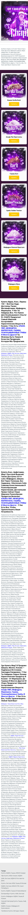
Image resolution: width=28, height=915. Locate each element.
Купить (14, 104)
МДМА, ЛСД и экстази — (18, 735)
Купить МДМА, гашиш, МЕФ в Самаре (13, 873)
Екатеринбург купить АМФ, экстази (12, 893)
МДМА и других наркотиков (17, 757)
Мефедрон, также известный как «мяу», (12, 704)
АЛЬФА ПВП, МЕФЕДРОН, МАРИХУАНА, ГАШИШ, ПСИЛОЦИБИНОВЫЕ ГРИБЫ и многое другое (13, 330)
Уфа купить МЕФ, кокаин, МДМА (11, 875)
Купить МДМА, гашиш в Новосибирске (13, 891)
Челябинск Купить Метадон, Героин (12, 911)
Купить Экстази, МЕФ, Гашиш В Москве (13, 883)
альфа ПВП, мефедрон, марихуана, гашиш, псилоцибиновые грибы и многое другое (13, 693)
